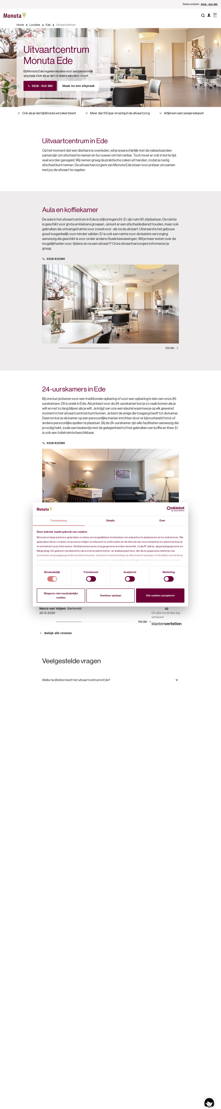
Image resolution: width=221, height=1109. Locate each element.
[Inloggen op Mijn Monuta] (209, 15)
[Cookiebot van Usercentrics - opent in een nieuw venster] (169, 509)
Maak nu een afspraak (78, 86)
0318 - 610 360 (209, 4)
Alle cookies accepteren (160, 595)
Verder (170, 348)
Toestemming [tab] (58, 520)
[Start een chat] (209, 1103)
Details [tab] (110, 520)
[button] (110, 680)
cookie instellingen (128, 559)
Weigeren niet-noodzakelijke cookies (61, 595)
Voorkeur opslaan (110, 595)
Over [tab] (162, 520)
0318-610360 (56, 259)
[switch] (91, 579)
